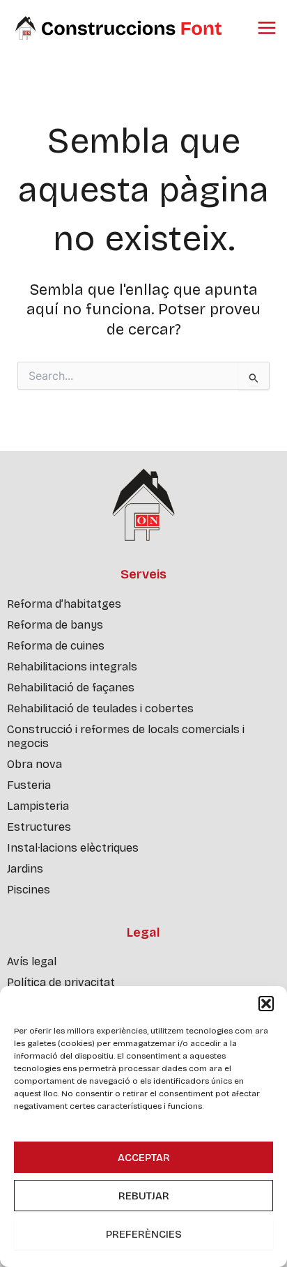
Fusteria (29, 785)
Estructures (39, 827)
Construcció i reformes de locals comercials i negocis (126, 736)
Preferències (144, 1234)
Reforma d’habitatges (64, 604)
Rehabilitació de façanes (70, 687)
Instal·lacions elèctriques (73, 847)
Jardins (25, 868)
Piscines (28, 889)
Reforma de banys (55, 624)
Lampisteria (38, 806)
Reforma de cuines (55, 645)
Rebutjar (143, 1196)
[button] (266, 1004)
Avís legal (31, 961)
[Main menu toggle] (267, 28)
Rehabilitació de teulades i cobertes (100, 708)
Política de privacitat (61, 982)
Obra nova (34, 764)
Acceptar (144, 1157)
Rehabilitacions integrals (72, 666)
